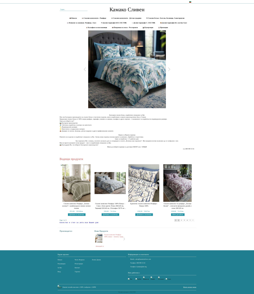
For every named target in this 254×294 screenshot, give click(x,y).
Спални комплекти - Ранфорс (95, 18)
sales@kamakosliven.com (143, 259)
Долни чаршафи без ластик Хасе (174, 23)
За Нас (60, 267)
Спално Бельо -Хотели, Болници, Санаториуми (166, 18)
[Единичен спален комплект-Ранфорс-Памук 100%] (143, 183)
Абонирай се (100, 246)
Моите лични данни (189, 287)
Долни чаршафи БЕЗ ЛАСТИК (115, 23)
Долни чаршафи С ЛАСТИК (144, 23)
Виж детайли (178, 214)
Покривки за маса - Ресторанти (126, 27)
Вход (59, 271)
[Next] (168, 69)
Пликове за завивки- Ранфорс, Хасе (82, 23)
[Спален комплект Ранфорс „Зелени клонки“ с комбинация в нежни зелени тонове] (76, 183)
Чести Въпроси (79, 260)
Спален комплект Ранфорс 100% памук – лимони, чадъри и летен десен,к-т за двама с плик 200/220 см (114, 236)
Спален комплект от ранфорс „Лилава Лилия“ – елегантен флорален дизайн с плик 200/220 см (177, 206)
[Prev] (86, 69)
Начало (74, 18)
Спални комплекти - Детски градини (127, 18)
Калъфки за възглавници (97, 27)
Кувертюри (149, 27)
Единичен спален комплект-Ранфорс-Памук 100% (143, 205)
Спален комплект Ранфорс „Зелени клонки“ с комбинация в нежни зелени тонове (76, 206)
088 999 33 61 (76, 1)
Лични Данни (96, 260)
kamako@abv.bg (142, 266)
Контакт (77, 267)
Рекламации (61, 263)
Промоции (164, 27)
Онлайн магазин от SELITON (127, 292)
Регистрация (79, 263)
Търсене (77, 271)
